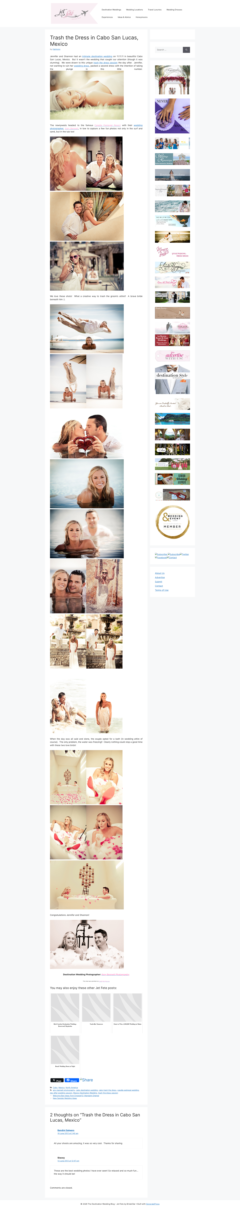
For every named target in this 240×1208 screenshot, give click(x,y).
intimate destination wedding (97, 56)
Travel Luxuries (155, 9)
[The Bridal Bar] (172, 328)
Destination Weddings (111, 9)
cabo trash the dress (107, 1090)
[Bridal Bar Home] (172, 404)
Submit (158, 581)
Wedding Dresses (174, 9)
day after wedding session (61, 1093)
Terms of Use (161, 590)
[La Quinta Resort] (172, 345)
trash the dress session (106, 62)
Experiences (107, 17)
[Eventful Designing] (172, 434)
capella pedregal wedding (128, 1090)
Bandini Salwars (66, 1130)
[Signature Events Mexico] (172, 206)
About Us (159, 573)
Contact (159, 586)
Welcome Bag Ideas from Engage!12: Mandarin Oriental (76, 1096)
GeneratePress (153, 1204)
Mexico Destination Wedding (85, 1093)
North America (72, 1087)
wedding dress (81, 66)
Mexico (61, 1087)
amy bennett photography (64, 1090)
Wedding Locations (134, 9)
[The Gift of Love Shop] (172, 449)
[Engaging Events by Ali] (172, 464)
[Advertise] (172, 356)
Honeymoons (142, 17)
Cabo (55, 1087)
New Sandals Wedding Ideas (65, 1098)
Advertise (160, 577)
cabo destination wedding (87, 1090)
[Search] (186, 50)
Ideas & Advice (124, 17)
